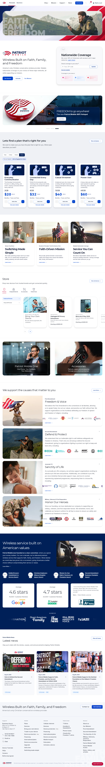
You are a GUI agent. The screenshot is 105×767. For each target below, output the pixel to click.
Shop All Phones (8, 302)
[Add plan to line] (22, 201)
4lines (22, 154)
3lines (16, 154)
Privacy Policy (57, 763)
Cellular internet (49, 723)
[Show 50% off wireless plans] (48, 128)
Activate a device (49, 745)
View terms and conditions (80, 118)
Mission (53, 3)
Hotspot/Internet (13, 291)
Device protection (31, 734)
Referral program (8, 756)
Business (19, 3)
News (70, 3)
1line (5, 154)
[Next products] (30, 331)
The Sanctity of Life (89, 734)
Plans (26, 723)
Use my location (65, 70)
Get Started (79, 3)
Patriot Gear (34, 291)
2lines (10, 154)
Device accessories (30, 742)
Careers (5, 753)
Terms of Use (66, 763)
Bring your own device (31, 729)
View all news (97, 638)
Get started (97, 707)
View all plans (95, 141)
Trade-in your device (31, 731)
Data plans (47, 742)
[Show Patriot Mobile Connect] (57, 128)
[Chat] (11, 741)
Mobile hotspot (48, 739)
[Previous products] (25, 331)
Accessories (24, 291)
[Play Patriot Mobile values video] (79, 553)
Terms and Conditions (76, 763)
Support (62, 3)
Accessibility (40, 763)
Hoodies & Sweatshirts (67, 727)
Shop (46, 3)
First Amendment (88, 729)
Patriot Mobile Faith (89, 743)
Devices (27, 726)
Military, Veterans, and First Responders (89, 738)
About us (86, 723)
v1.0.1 (85, 763)
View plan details (14, 205)
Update (94, 66)
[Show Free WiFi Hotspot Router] (52, 128)
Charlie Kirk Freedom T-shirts (68, 734)
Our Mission (27, 78)
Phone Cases (67, 731)
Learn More (96, 390)
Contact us (85, 707)
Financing (27, 737)
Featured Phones (8, 298)
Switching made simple (31, 750)
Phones (4, 291)
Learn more (71, 60)
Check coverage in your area (70, 63)
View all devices (95, 281)
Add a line (14, 201)
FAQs (4, 750)
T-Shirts (65, 723)
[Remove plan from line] (6, 201)
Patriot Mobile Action (87, 746)
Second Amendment (89, 731)
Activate (18, 78)
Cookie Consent (48, 763)
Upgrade (27, 745)
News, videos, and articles (89, 751)
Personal (12, 3)
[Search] (86, 3)
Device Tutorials (7, 748)
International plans (30, 739)
